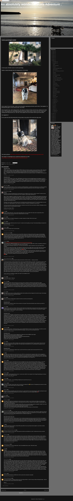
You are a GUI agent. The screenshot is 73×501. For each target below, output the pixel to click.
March (54, 109)
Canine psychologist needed (57, 68)
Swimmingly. (55, 89)
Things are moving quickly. (57, 77)
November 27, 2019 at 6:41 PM (9, 408)
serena (5, 306)
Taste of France (6, 459)
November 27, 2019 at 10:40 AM (9, 239)
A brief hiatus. (55, 83)
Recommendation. (56, 65)
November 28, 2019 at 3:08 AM (9, 457)
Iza (4, 424)
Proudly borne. (55, 88)
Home (25, 490)
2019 (53, 60)
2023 (53, 55)
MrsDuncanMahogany (7, 478)
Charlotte (5, 241)
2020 (53, 59)
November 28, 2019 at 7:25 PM (9, 483)
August (54, 102)
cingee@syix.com (7, 444)
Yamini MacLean (6, 191)
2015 (53, 117)
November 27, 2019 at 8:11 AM (9, 209)
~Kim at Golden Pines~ (8, 258)
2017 (53, 114)
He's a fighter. (55, 76)
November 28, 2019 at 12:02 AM (9, 442)
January (54, 111)
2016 (53, 116)
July (54, 103)
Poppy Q (5, 227)
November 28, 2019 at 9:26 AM (9, 476)
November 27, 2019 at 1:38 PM (9, 311)
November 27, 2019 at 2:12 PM (9, 346)
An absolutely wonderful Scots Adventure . (31, 4)
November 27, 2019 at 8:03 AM (9, 189)
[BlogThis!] (14, 162)
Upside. (54, 64)
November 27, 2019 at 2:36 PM (9, 358)
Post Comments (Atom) (27, 492)
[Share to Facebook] (15, 162)
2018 (53, 113)
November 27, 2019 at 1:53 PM (9, 325)
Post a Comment (5, 485)
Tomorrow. (54, 73)
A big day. (54, 72)
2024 (53, 53)
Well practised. (55, 69)
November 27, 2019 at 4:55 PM (9, 393)
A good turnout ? (55, 84)
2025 (53, 52)
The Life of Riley (6, 410)
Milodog (5, 389)
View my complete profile (55, 155)
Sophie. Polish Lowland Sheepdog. (9, 164)
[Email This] (13, 162)
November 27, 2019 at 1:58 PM (9, 339)
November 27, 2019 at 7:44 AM (9, 175)
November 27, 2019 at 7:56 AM (9, 183)
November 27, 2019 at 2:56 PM (9, 376)
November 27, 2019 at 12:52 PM (9, 289)
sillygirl (5, 378)
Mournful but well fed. (56, 91)
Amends (54, 87)
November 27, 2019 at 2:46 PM (9, 370)
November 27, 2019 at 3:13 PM (9, 387)
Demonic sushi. (55, 96)
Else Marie (5, 327)
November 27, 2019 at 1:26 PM (9, 295)
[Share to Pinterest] (16, 162)
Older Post (46, 490)
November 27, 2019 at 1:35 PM (9, 304)
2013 (53, 120)
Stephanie (5, 434)
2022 (53, 56)
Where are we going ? (56, 92)
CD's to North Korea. (56, 85)
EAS (4, 448)
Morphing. (54, 95)
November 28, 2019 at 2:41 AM (9, 446)
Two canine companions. (57, 80)
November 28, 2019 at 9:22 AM (9, 471)
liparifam (5, 360)
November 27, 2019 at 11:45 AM (9, 279)
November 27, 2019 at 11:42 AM (9, 274)
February (54, 110)
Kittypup (5, 372)
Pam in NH (5, 281)
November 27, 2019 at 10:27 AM (9, 230)
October (54, 99)
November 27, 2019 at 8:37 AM (9, 219)
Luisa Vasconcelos (7, 232)
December (55, 61)
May (54, 106)
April (54, 107)
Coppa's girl (6, 399)
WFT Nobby (6, 185)
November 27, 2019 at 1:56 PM (9, 331)
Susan (5, 221)
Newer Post (4, 490)
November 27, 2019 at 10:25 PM (9, 432)
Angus (5, 276)
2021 (53, 57)
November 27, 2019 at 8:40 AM (9, 225)
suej (4, 211)
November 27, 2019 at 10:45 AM (9, 256)
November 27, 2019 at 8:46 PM (9, 422)
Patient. (54, 81)
